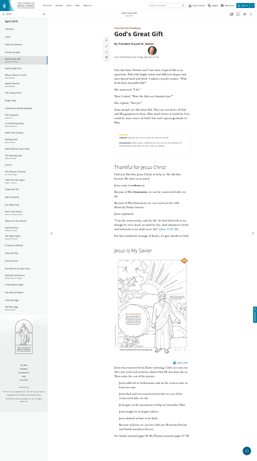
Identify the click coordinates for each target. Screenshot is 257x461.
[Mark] (106, 46)
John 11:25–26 (168, 229)
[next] (253, 233)
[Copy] (106, 52)
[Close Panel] (43, 14)
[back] (3, 14)
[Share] (106, 57)
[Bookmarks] (238, 14)
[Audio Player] (247, 451)
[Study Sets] (231, 14)
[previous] (52, 233)
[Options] (251, 14)
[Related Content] (244, 14)
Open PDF (182, 362)
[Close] (106, 40)
